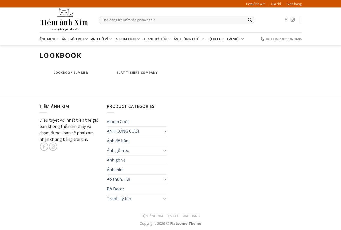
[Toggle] (165, 131)
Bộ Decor (215, 39)
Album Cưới (126, 39)
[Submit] (250, 20)
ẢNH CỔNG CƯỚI (187, 39)
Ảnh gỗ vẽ (100, 39)
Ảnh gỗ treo (73, 39)
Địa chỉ (276, 3)
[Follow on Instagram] (293, 20)
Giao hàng (294, 3)
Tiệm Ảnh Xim (255, 3)
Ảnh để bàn (117, 141)
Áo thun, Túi (118, 179)
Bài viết (233, 39)
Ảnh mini (47, 39)
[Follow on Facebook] (286, 20)
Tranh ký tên (155, 39)
